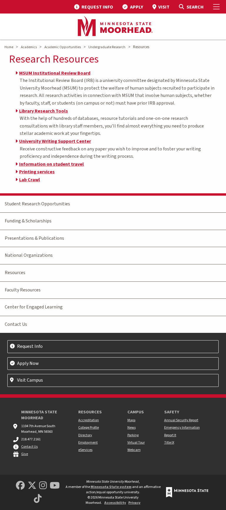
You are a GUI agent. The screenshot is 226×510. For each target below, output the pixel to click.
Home (8, 47)
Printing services (37, 172)
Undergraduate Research (106, 47)
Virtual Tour (136, 442)
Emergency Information (182, 427)
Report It (170, 435)
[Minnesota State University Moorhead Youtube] (55, 485)
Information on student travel (51, 164)
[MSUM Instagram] (43, 485)
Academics (29, 47)
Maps (131, 420)
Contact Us (16, 324)
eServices (85, 449)
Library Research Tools (43, 111)
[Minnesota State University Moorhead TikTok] (37, 499)
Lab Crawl (29, 180)
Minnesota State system (111, 486)
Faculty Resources (23, 290)
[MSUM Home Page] (113, 27)
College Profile (88, 427)
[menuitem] (93, 7)
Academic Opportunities (62, 47)
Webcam (134, 449)
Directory (85, 435)
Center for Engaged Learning (34, 307)
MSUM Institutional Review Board (54, 73)
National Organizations (29, 255)
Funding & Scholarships (28, 221)
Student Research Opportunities (37, 204)
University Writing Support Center (55, 141)
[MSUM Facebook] (20, 485)
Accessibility (115, 502)
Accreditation (88, 420)
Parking (133, 435)
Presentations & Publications (34, 238)
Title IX (169, 442)
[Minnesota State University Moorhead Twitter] (32, 485)
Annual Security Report (181, 420)
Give (24, 454)
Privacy (134, 502)
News (131, 427)
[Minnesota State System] (187, 492)
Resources (15, 272)
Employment (88, 442)
